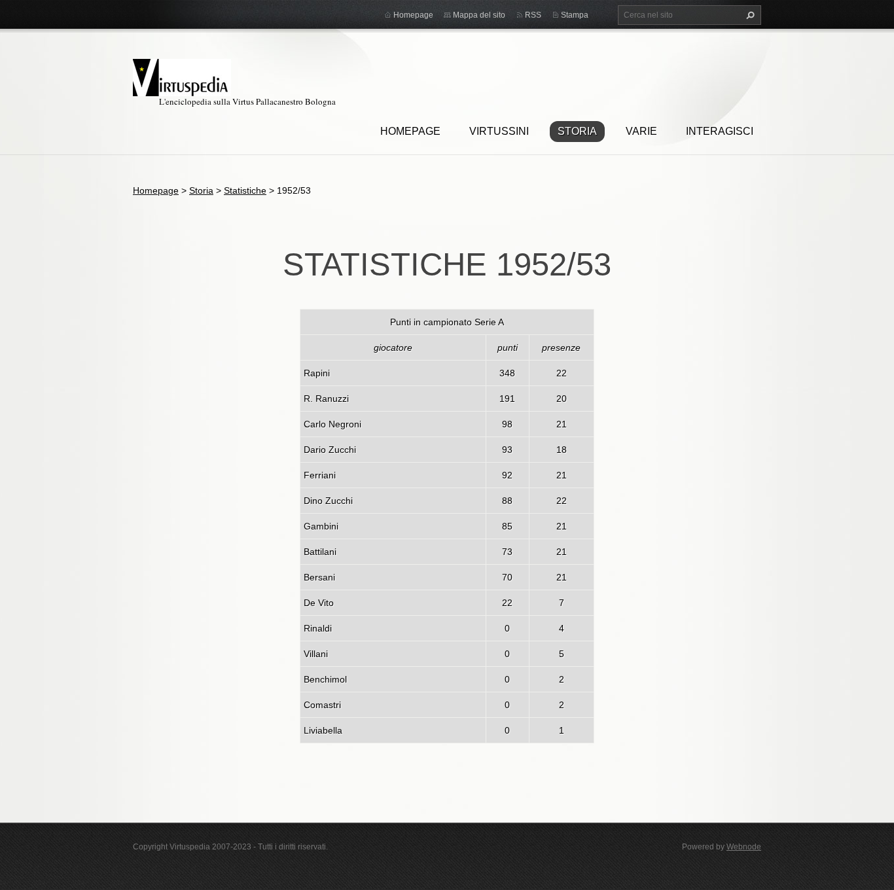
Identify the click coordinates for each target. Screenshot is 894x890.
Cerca (749, 15)
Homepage (410, 131)
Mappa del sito (479, 15)
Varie (641, 131)
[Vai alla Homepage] (182, 75)
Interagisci (719, 131)
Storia (577, 131)
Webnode (743, 846)
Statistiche (245, 190)
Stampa (574, 15)
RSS (533, 15)
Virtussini (499, 131)
